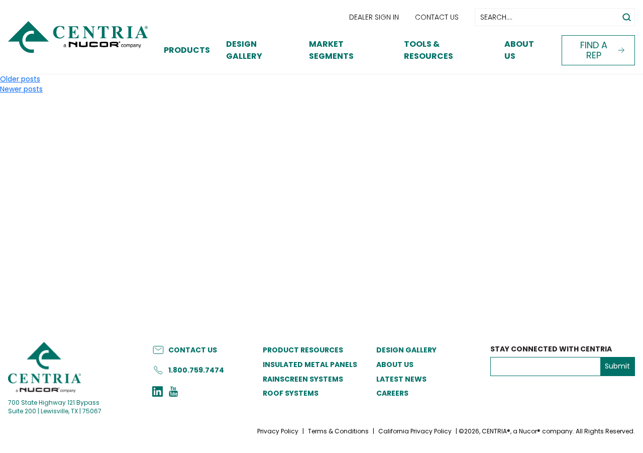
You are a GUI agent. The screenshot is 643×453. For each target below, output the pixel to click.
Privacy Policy (277, 431)
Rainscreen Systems (303, 379)
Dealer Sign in (374, 17)
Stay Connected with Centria (551, 349)
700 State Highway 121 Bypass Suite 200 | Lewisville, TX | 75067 (54, 406)
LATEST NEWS (401, 379)
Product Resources (303, 350)
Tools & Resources (428, 50)
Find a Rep (593, 50)
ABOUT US (394, 364)
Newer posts (21, 89)
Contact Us (437, 17)
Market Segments (331, 50)
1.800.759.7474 (196, 370)
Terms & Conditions (338, 431)
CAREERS (392, 393)
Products (187, 50)
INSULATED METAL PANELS (310, 364)
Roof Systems (290, 393)
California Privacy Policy (415, 431)
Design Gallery (244, 50)
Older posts (20, 79)
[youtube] (173, 392)
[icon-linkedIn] (157, 392)
